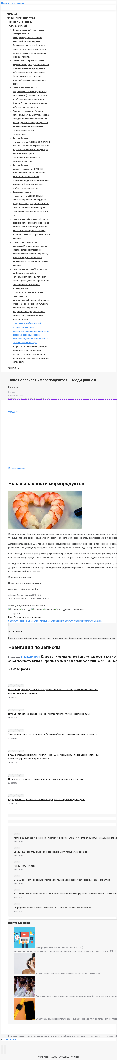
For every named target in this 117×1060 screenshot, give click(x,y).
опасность (45, 598)
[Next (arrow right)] (5, 1049)
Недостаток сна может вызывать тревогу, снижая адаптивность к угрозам (45, 779)
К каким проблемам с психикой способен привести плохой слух (65, 974)
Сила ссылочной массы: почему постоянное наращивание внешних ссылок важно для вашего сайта (61, 951)
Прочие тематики (15, 395)
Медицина (17, 598)
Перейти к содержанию (12, 3)
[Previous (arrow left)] (2, 1049)
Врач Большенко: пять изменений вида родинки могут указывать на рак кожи (50, 852)
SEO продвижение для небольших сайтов (55, 947)
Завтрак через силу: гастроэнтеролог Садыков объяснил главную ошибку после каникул (52, 734)
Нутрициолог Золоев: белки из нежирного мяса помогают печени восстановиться (49, 714)
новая (38, 598)
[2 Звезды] (25, 610)
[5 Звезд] (60, 610)
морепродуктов (28, 598)
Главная (11, 392)
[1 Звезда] (14, 610)
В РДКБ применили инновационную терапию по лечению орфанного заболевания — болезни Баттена (62, 880)
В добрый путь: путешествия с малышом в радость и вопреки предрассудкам (46, 799)
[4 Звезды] (49, 610)
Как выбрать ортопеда (24, 866)
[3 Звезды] (37, 610)
